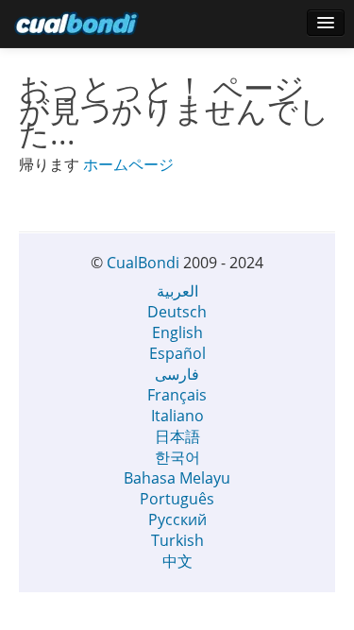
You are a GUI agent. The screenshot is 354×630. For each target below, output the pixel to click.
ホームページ (128, 164)
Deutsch (177, 311)
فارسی (177, 374)
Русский (177, 519)
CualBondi (143, 262)
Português (177, 498)
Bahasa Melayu (177, 478)
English (177, 332)
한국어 (177, 457)
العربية (177, 291)
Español (177, 353)
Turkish (177, 540)
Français (177, 394)
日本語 (177, 436)
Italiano (177, 415)
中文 (177, 561)
